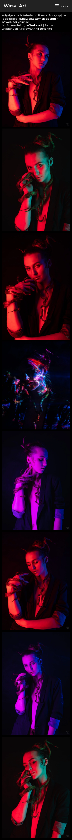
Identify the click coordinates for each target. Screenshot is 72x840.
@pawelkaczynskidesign (37, 18)
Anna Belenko (41, 28)
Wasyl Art (15, 6)
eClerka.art (34, 25)
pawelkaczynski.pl (15, 22)
